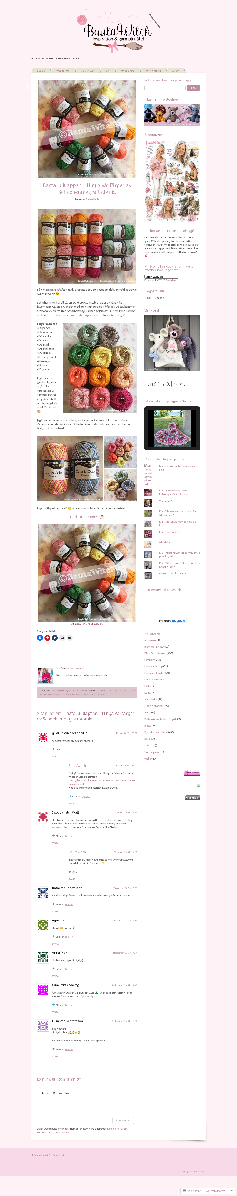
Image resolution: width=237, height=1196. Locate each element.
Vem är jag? (87, 70)
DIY (107, 70)
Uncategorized (152, 752)
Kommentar (123, 1120)
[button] (70, 468)
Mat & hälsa (150, 699)
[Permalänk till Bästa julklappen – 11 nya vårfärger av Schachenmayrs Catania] (87, 129)
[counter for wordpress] (192, 774)
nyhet (61, 694)
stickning (149, 745)
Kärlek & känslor (153, 679)
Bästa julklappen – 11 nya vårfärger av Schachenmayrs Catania (87, 189)
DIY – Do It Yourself (155, 653)
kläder (147, 686)
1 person (86, 796)
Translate (171, 280)
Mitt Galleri (153, 70)
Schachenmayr (74, 694)
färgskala (52, 694)
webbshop (99, 694)
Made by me (127, 70)
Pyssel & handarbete (79, 690)
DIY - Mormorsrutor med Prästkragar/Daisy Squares (173, 492)
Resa (147, 738)
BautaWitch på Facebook (162, 590)
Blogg (41, 70)
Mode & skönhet (153, 705)
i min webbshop (78, 315)
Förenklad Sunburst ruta (172, 573)
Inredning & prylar (154, 673)
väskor (148, 758)
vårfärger (87, 694)
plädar (147, 725)
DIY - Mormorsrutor (170, 532)
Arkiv (175, 70)
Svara (55, 756)
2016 (101, 690)
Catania (122, 690)
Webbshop (62, 70)
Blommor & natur (154, 646)
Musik (147, 712)
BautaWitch (92, 199)
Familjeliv (149, 659)
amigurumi (150, 640)
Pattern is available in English (160, 719)
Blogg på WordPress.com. (194, 1171)
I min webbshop (59, 690)
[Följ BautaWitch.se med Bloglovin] (172, 622)
